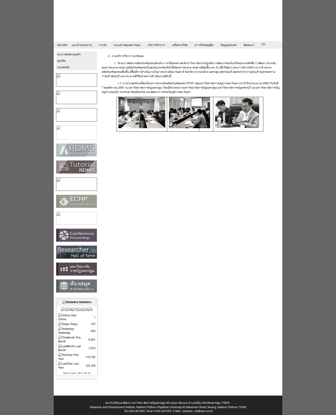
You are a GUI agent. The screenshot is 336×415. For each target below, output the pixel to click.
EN (263, 44)
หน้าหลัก (62, 45)
